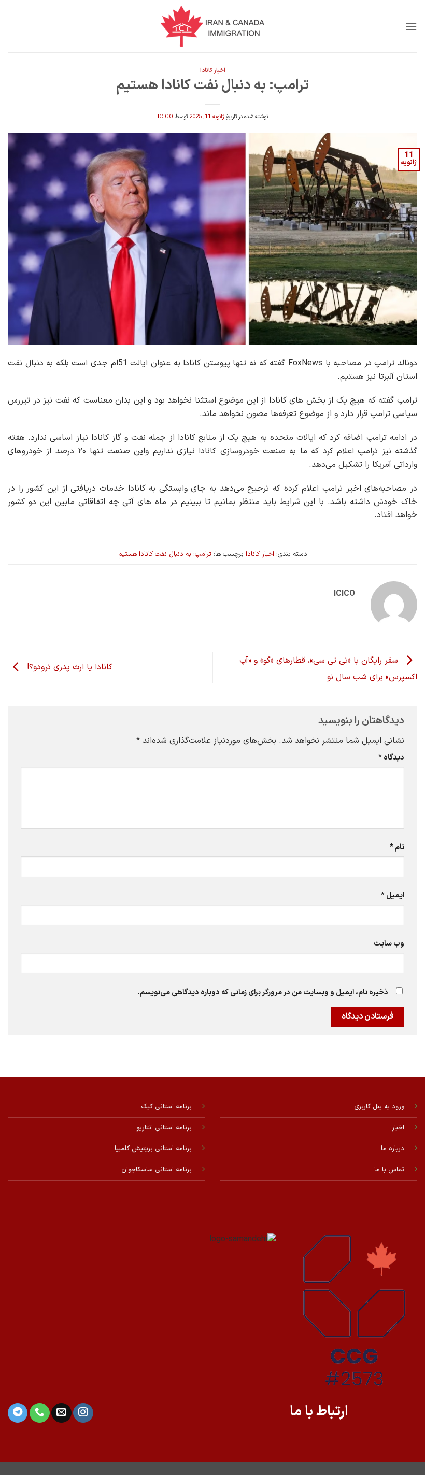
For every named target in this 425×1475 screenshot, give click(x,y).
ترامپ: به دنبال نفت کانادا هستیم (164, 554)
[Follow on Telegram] (17, 1413)
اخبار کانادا (212, 70)
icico (165, 116)
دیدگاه (391, 757)
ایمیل (392, 895)
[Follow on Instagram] (83, 1413)
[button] (411, 26)
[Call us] (39, 1413)
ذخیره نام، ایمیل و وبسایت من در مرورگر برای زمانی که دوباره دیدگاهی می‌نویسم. (262, 992)
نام (397, 847)
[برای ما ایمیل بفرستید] (61, 1413)
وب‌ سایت (389, 943)
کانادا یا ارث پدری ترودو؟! (68, 667)
